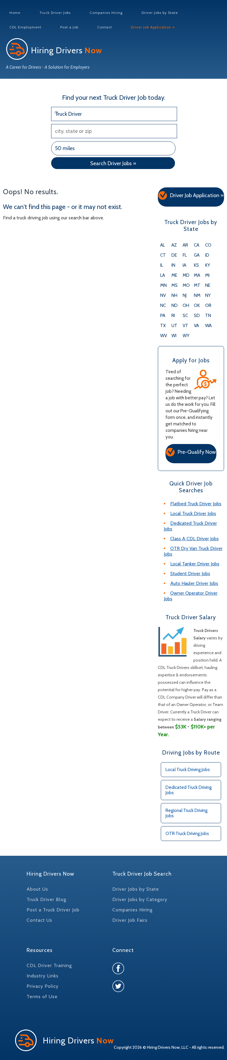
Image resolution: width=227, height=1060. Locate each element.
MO (186, 285)
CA (196, 245)
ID (207, 255)
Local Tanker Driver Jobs (194, 564)
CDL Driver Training (49, 965)
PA (162, 315)
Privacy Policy (43, 986)
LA (162, 275)
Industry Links (43, 976)
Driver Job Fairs (129, 920)
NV (163, 295)
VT (185, 325)
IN (173, 265)
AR (185, 245)
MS (174, 285)
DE (174, 255)
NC (163, 305)
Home (14, 12)
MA (197, 275)
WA (208, 325)
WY (186, 335)
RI (173, 315)
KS (196, 265)
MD (186, 275)
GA (197, 255)
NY (208, 295)
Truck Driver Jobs (55, 12)
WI (173, 335)
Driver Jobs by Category (139, 899)
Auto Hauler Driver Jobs (194, 583)
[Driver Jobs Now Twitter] (118, 990)
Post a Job (69, 27)
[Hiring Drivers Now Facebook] (118, 973)
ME (174, 275)
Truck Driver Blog (46, 899)
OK (197, 305)
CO (208, 245)
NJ (185, 295)
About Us (37, 889)
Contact (104, 27)
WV (163, 335)
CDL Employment (25, 27)
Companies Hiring (106, 12)
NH (174, 295)
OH (186, 305)
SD (197, 315)
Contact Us (39, 920)
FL (185, 255)
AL (162, 245)
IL (161, 265)
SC (185, 315)
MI (207, 275)
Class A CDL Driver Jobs (194, 538)
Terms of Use (42, 996)
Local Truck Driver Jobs (193, 513)
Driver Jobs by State (160, 12)
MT (197, 285)
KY (207, 265)
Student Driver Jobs (190, 573)
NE (207, 285)
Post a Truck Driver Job (53, 910)
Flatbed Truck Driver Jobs (195, 503)
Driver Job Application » (153, 27)
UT (174, 325)
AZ (174, 245)
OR (208, 305)
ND (174, 305)
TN (208, 315)
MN (163, 285)
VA (196, 325)
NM (197, 295)
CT (163, 255)
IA (184, 265)
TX (163, 325)
